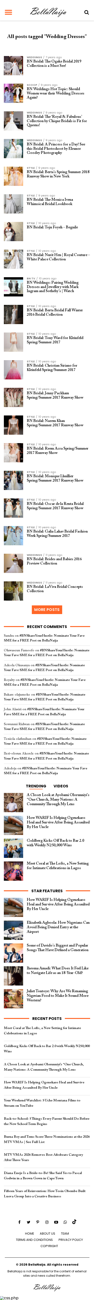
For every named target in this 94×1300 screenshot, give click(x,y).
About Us (47, 1233)
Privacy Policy (71, 1240)
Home (29, 1233)
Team (65, 1233)
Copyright (49, 1246)
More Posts (47, 609)
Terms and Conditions (34, 1240)
